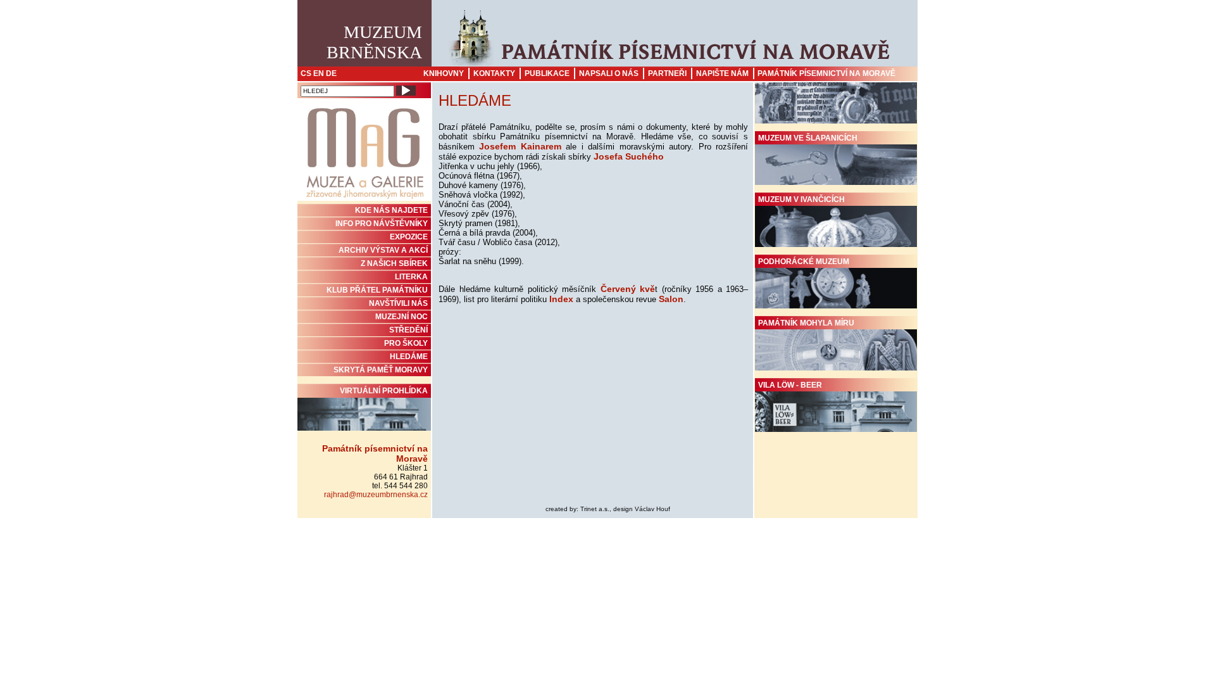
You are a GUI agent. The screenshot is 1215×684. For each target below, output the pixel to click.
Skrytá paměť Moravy (380, 369)
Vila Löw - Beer (790, 385)
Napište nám (722, 73)
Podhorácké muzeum (803, 261)
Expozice (409, 236)
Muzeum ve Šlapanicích (807, 138)
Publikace (547, 73)
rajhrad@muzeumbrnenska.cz (376, 494)
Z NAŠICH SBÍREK (394, 263)
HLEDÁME (409, 356)
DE (331, 73)
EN (318, 73)
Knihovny (443, 73)
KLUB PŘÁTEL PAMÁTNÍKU (377, 290)
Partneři (667, 73)
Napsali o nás (609, 73)
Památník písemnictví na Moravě (826, 73)
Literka (411, 276)
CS (306, 73)
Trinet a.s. (594, 508)
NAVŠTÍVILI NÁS (398, 303)
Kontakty (494, 73)
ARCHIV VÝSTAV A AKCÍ (383, 250)
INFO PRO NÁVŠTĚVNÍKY (381, 223)
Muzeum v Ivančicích (801, 199)
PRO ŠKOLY (406, 343)
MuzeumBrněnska (374, 42)
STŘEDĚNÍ (408, 330)
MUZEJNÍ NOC (401, 316)
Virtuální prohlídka (384, 390)
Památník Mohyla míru (806, 323)
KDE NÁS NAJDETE (391, 210)
